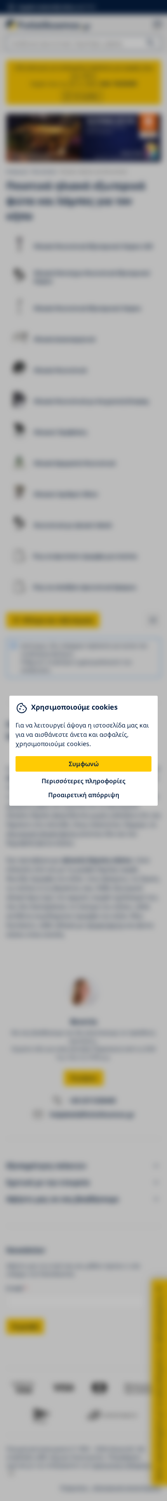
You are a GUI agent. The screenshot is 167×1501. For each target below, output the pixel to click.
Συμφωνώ (84, 764)
